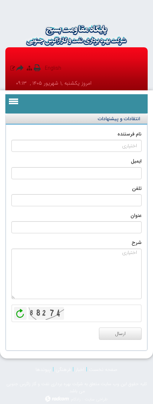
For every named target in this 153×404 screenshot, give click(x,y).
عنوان (136, 215)
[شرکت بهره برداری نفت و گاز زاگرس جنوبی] (76, 35)
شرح (137, 242)
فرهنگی (63, 369)
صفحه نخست (103, 369)
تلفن (137, 188)
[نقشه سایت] (29, 68)
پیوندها (43, 369)
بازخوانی (20, 311)
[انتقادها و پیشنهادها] (12, 68)
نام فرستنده (129, 134)
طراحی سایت (96, 399)
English (53, 68)
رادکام (76, 399)
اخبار (79, 369)
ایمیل (136, 161)
